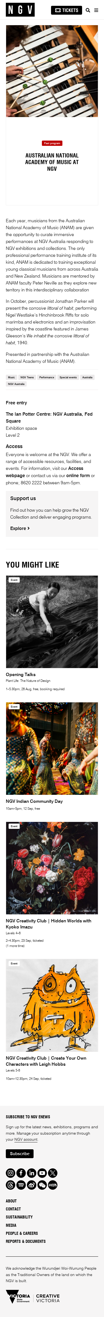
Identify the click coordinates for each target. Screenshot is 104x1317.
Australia (87, 377)
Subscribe (19, 1154)
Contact (13, 1209)
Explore (18, 529)
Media (11, 1226)
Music (11, 377)
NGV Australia (16, 384)
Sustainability (19, 1217)
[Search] (88, 10)
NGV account (25, 1140)
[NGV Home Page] (20, 10)
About (11, 1201)
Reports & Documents (26, 1242)
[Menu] (96, 10)
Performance (46, 377)
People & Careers (22, 1234)
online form (78, 476)
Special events (68, 377)
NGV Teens (27, 377)
